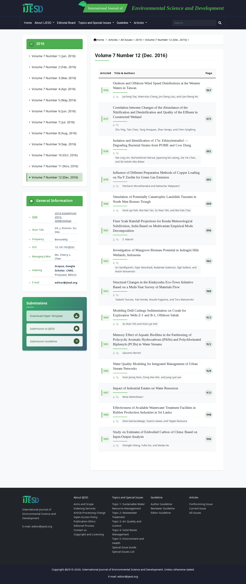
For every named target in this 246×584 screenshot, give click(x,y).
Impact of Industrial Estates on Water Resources (145, 388)
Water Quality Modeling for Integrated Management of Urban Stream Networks (155, 366)
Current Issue (197, 508)
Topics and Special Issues (95, 23)
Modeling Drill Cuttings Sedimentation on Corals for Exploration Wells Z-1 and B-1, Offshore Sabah (149, 313)
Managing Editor (41, 256)
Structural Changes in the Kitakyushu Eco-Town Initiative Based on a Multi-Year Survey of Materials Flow (153, 284)
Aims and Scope (83, 504)
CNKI (69, 270)
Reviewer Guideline (163, 508)
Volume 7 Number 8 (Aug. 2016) (54, 133)
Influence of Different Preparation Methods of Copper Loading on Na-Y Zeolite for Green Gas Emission (156, 175)
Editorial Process (84, 525)
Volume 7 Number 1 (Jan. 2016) (54, 56)
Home (28, 23)
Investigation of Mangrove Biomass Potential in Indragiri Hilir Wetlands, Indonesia (156, 252)
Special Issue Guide (124, 547)
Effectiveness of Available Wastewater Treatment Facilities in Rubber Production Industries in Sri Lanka (154, 410)
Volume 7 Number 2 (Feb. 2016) (54, 67)
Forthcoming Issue (201, 504)
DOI (34, 247)
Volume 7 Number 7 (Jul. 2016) (53, 122)
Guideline (123, 23)
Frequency (38, 239)
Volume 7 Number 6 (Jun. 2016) (54, 111)
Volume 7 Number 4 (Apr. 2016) (54, 89)
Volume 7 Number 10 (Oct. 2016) (55, 155)
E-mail (35, 282)
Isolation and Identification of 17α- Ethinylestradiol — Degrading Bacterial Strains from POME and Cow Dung (152, 143)
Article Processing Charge (89, 512)
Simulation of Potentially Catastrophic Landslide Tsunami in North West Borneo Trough (154, 199)
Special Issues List (123, 551)
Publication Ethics (84, 521)
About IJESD (43, 23)
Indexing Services (84, 508)
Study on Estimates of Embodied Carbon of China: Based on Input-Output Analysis (155, 434)
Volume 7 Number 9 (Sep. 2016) (54, 144)
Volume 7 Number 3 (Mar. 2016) (54, 78)
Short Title (38, 229)
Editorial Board (66, 23)
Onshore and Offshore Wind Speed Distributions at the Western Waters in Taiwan (156, 85)
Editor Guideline (161, 512)
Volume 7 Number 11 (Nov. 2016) (55, 166)
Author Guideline (161, 504)
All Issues (126, 39)
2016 (138, 39)
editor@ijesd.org (66, 282)
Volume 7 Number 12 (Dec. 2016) (55, 177)
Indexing (37, 270)
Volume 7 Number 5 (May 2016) (54, 100)
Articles (139, 23)
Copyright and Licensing (89, 534)
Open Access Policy (86, 517)
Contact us (80, 530)
